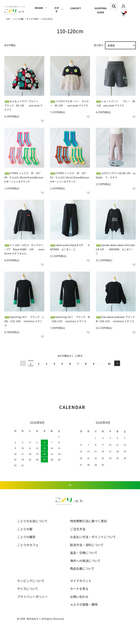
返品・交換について (83, 552)
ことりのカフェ (28, 545)
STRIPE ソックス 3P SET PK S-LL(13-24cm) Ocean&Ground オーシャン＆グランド (23, 177)
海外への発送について (85, 560)
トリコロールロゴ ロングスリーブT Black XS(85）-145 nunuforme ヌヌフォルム (24, 249)
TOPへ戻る (70, 485)
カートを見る (79, 588)
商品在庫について (82, 568)
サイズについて (27, 588)
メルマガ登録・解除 (84, 604)
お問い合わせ (79, 596)
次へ (117, 363)
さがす (56, 9)
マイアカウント (81, 580)
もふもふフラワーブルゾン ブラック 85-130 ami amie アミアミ (23, 105)
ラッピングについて (31, 580)
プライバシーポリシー (32, 596)
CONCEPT (75, 8)
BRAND (39, 8)
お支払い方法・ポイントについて (93, 537)
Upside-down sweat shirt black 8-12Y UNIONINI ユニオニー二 (115, 249)
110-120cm (47, 18)
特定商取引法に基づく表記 (88, 521)
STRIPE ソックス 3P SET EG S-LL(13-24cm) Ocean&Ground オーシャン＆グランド (69, 177)
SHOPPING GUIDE (100, 10)
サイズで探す (32, 18)
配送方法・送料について (87, 545)
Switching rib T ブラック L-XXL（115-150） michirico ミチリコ (24, 321)
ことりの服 (18, 18)
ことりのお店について (32, 521)
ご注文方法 (77, 529)
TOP (8, 18)
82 (109, 363)
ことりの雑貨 (26, 537)
